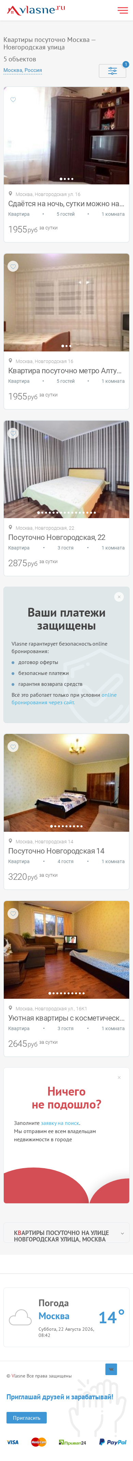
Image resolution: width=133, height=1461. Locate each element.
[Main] (36, 11)
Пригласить (26, 1417)
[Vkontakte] (111, 1369)
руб (33, 230)
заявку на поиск (60, 1122)
